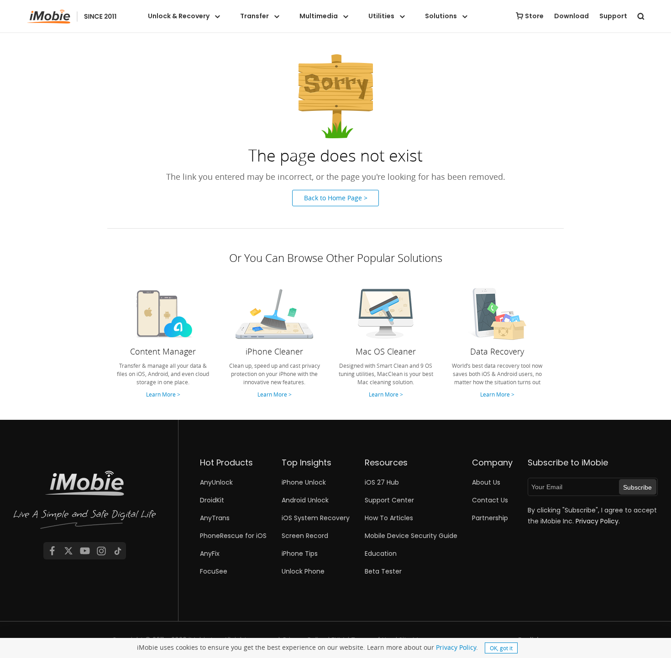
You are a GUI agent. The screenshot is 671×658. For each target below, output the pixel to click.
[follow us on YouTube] (85, 551)
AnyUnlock (216, 482)
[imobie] (72, 17)
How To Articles (389, 517)
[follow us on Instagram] (101, 551)
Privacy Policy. (598, 521)
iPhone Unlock (304, 482)
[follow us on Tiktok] (118, 551)
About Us (486, 482)
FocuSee (213, 571)
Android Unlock (305, 500)
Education (381, 553)
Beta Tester (383, 571)
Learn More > (163, 394)
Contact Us (490, 500)
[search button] (641, 16)
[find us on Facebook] (52, 551)
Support (613, 16)
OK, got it (501, 648)
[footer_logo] (85, 501)
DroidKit (212, 500)
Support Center (389, 500)
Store (534, 16)
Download (571, 16)
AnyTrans (215, 517)
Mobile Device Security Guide (411, 535)
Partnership (490, 517)
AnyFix (210, 553)
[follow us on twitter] (68, 551)
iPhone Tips (300, 553)
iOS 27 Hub (382, 482)
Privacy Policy (456, 647)
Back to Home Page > (335, 197)
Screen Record (305, 535)
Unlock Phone (303, 571)
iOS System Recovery (316, 517)
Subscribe (637, 487)
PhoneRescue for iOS (233, 535)
